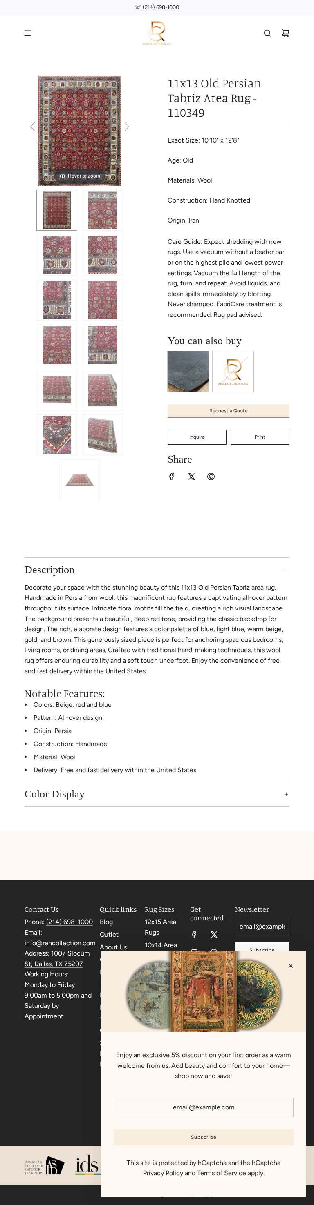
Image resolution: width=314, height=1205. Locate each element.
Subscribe (204, 1137)
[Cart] (285, 33)
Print (260, 437)
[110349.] (56, 210)
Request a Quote (228, 411)
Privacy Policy (163, 1173)
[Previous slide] (33, 126)
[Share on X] (191, 478)
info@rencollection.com (60, 943)
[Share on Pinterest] (211, 478)
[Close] (291, 966)
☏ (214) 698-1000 (157, 7)
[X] (214, 935)
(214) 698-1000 (69, 922)
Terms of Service (221, 1173)
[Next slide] (127, 126)
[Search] (267, 33)
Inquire (197, 437)
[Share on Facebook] (172, 478)
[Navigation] (27, 33)
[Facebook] (194, 935)
